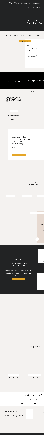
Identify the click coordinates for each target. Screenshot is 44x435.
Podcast (14, 111)
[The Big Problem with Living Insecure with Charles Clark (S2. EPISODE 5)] (14, 105)
